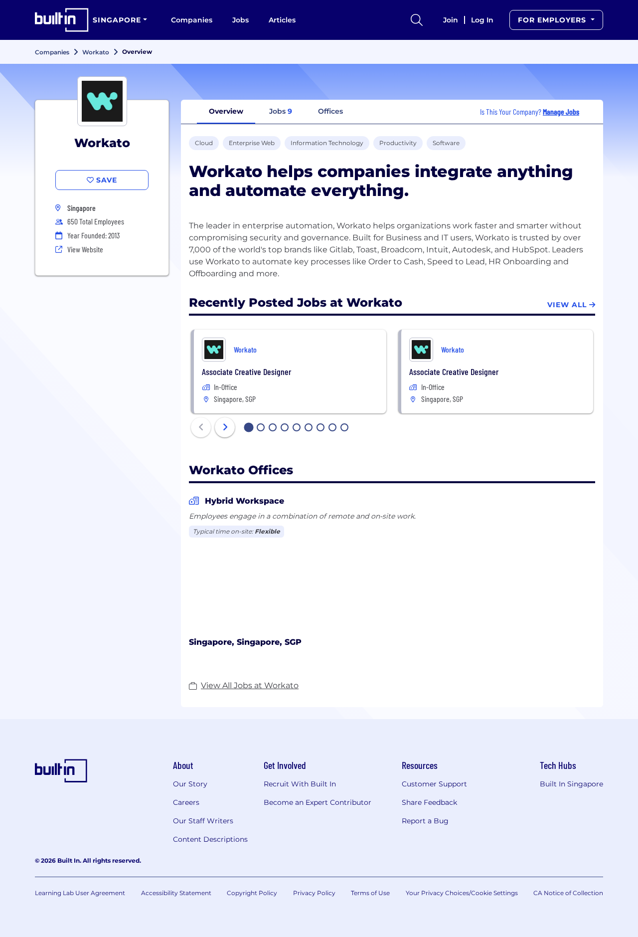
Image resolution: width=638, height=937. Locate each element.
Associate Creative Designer (246, 371)
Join (450, 19)
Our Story (190, 783)
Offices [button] (330, 111)
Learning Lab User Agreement (80, 893)
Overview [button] (226, 111)
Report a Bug (425, 820)
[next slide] (225, 427)
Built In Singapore (571, 783)
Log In (482, 19)
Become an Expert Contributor (317, 802)
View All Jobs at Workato (250, 685)
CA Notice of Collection (568, 893)
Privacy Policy (314, 893)
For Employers (553, 19)
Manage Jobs (561, 111)
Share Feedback (429, 802)
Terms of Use (370, 893)
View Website (85, 249)
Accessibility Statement (176, 893)
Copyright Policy (252, 893)
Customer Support (434, 783)
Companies (191, 19)
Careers (186, 802)
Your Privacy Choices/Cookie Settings (462, 893)
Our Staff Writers (203, 820)
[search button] (416, 20)
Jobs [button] (280, 111)
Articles (282, 19)
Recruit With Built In (300, 783)
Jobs (240, 19)
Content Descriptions (210, 839)
